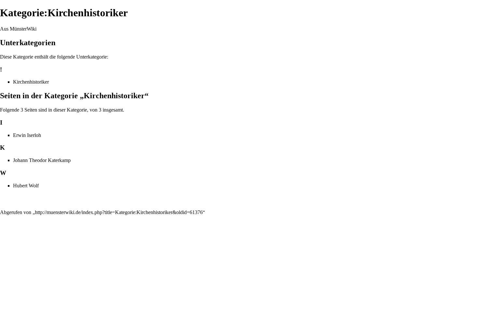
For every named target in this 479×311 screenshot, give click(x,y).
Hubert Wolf (26, 185)
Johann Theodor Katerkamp (42, 160)
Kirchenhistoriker (31, 82)
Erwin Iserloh (27, 135)
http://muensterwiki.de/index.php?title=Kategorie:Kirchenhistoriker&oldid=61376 (119, 212)
